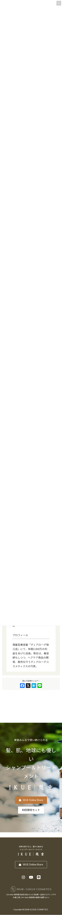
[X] (28, 685)
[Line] (40, 685)
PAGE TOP (57, 885)
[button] (31, 800)
